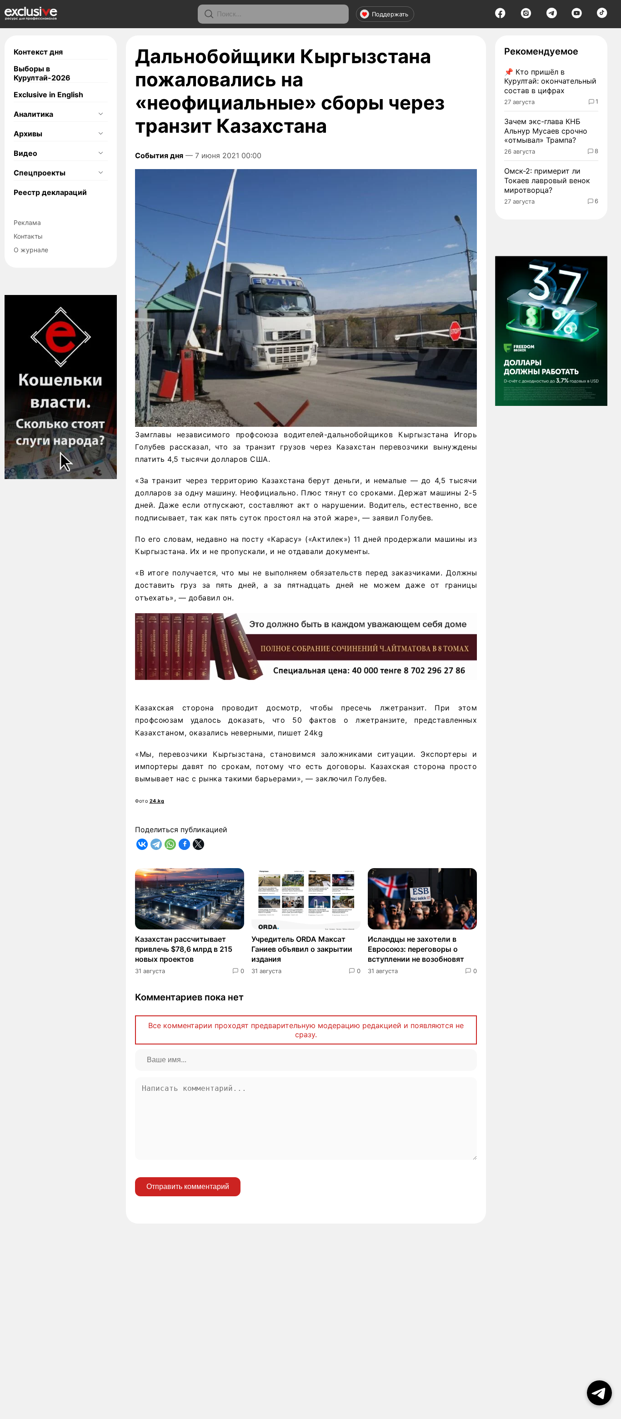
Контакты (28, 236)
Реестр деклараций (50, 192)
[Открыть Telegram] (599, 1392)
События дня (159, 155)
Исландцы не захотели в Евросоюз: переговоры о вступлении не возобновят (416, 949)
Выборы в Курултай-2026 (42, 73)
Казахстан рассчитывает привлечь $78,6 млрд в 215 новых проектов (183, 949)
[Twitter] (198, 844)
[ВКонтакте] (142, 844)
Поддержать (390, 14)
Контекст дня (38, 51)
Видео (25, 153)
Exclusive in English (48, 94)
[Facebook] (500, 15)
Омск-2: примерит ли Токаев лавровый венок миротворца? (547, 180)
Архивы (28, 133)
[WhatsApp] (170, 844)
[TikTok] (602, 15)
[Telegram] (551, 15)
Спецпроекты (39, 172)
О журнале (31, 250)
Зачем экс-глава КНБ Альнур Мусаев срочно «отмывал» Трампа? (545, 131)
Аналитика (33, 114)
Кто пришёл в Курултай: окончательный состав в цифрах (550, 81)
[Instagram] (526, 15)
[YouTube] (576, 15)
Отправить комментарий (187, 1186)
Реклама (27, 222)
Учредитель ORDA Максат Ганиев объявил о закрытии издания (301, 949)
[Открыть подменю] (100, 114)
